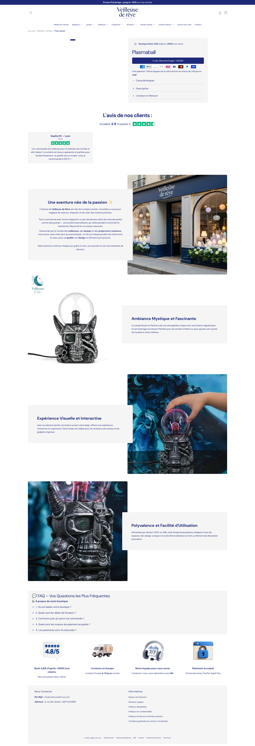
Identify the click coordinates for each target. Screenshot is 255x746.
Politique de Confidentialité (140, 711)
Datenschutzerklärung (123, 738)
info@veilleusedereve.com (57, 697)
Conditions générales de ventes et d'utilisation (148, 721)
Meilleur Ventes (44, 31)
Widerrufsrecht (109, 738)
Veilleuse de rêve (95, 738)
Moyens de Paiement (137, 697)
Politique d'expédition (138, 707)
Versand (141, 738)
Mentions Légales (136, 702)
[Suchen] (31, 13)
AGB (134, 738)
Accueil (31, 31)
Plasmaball (59, 31)
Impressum (167, 738)
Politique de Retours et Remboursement (146, 716)
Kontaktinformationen (153, 738)
